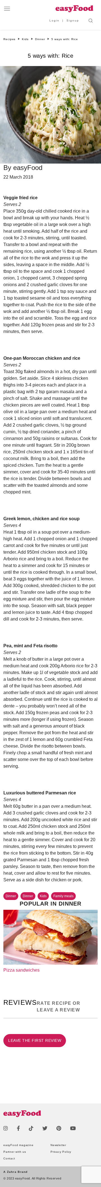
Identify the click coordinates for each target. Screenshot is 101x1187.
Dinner (11, 896)
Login (54, 20)
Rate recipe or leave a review (58, 1006)
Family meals (63, 896)
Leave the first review (34, 1040)
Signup (72, 20)
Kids (43, 896)
